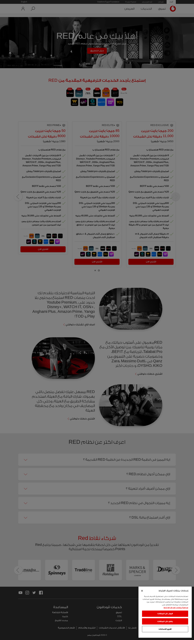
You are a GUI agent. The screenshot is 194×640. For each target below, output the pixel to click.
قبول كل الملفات (165, 614)
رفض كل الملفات (165, 621)
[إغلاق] (142, 591)
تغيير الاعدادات (165, 629)
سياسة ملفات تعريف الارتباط (176, 607)
